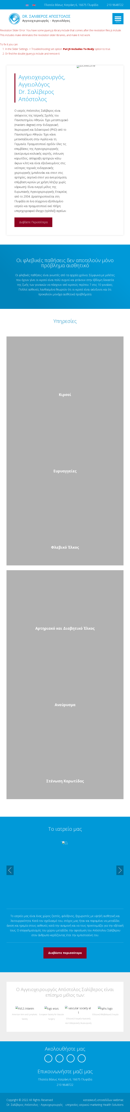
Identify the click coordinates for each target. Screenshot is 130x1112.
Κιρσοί (65, 394)
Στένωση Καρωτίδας (65, 781)
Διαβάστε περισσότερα (65, 953)
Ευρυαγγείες (65, 471)
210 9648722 (115, 5)
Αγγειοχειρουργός (52, 1105)
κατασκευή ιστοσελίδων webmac (103, 1100)
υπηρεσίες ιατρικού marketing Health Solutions (94, 1105)
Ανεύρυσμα (65, 704)
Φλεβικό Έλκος (65, 547)
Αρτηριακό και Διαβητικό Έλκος (65, 628)
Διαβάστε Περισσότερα (33, 222)
